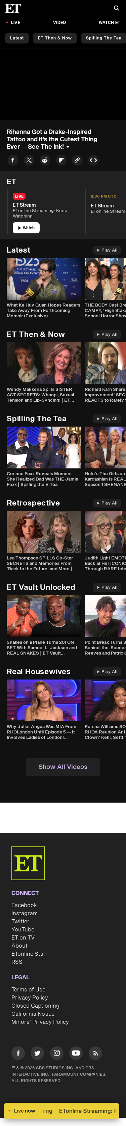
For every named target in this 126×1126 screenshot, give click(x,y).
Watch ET (109, 23)
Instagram (24, 914)
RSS (17, 962)
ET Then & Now (55, 38)
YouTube (22, 930)
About (19, 946)
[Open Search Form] (116, 8)
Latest (17, 38)
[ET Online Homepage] (15, 8)
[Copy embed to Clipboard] (93, 161)
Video (59, 23)
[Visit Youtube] (76, 1053)
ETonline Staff (29, 954)
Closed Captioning (35, 1006)
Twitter (20, 922)
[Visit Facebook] (18, 1054)
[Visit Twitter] (37, 1054)
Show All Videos (63, 767)
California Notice (32, 1014)
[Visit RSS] (95, 1054)
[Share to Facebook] (13, 161)
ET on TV (23, 938)
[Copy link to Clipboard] (77, 161)
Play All (109, 250)
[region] (63, 84)
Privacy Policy (29, 998)
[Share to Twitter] (29, 161)
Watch (29, 228)
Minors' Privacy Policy (40, 1022)
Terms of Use (28, 990)
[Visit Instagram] (57, 1054)
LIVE (15, 23)
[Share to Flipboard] (61, 161)
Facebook (24, 905)
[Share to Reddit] (45, 161)
